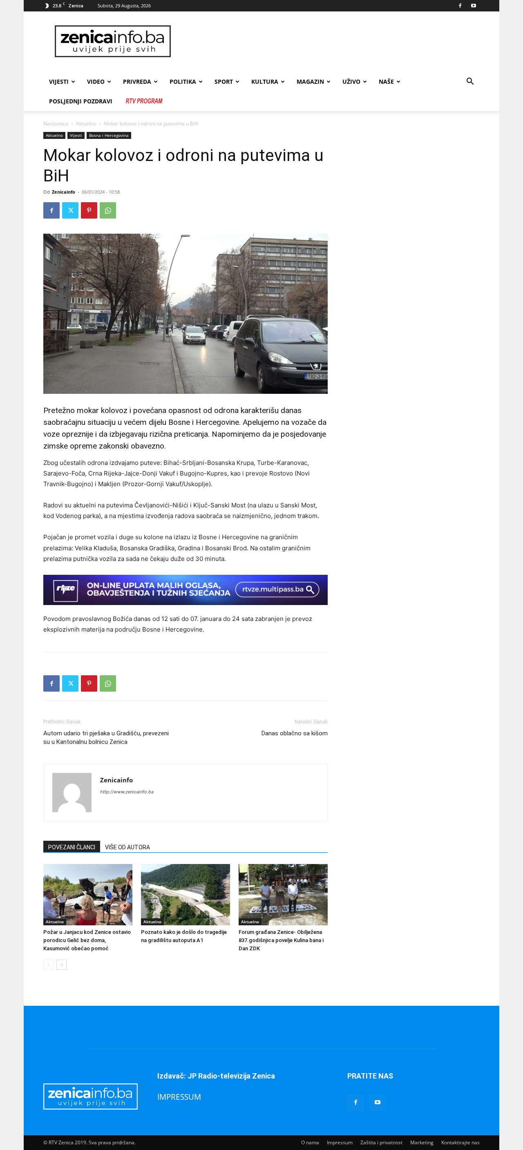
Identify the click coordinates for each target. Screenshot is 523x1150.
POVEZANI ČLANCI (71, 847)
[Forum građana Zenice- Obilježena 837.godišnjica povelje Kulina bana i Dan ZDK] (283, 894)
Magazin (310, 81)
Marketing (422, 1142)
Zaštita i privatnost (381, 1142)
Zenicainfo (63, 192)
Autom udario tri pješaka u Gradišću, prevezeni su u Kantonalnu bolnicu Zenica (106, 738)
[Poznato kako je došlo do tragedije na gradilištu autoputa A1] (185, 894)
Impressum (340, 1142)
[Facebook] (460, 5)
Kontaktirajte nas (460, 1142)
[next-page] (61, 965)
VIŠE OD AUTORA (127, 847)
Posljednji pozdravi (80, 101)
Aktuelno (86, 123)
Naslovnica (55, 123)
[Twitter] (70, 210)
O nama (310, 1142)
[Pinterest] (89, 210)
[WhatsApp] (108, 210)
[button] (470, 82)
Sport (224, 81)
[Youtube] (473, 5)
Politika (183, 81)
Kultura (264, 81)
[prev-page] (48, 965)
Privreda (137, 81)
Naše (386, 81)
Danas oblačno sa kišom (295, 733)
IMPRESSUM (179, 1097)
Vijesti (59, 81)
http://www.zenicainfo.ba (127, 792)
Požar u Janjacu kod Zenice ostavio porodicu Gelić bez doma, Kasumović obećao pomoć (87, 940)
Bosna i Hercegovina (109, 135)
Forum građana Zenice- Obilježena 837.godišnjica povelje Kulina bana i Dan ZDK (281, 940)
